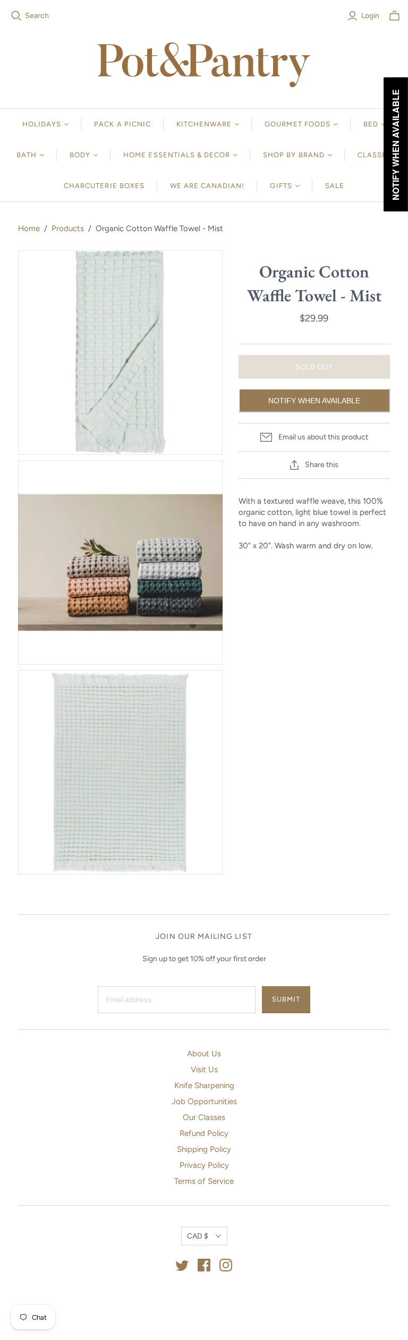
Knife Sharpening (204, 1085)
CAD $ (197, 1236)
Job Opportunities (204, 1101)
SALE (334, 186)
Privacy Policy (204, 1165)
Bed (370, 124)
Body (80, 155)
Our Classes (204, 1117)
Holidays (41, 124)
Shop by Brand (294, 155)
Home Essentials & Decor (176, 155)
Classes (375, 155)
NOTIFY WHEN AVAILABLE (314, 400)
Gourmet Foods (297, 124)
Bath (26, 155)
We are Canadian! (207, 186)
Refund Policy (204, 1133)
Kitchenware (204, 124)
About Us (204, 1053)
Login (370, 15)
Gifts (281, 186)
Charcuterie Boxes (104, 186)
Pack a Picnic (122, 124)
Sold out (314, 367)
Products (68, 228)
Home (29, 228)
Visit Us (204, 1069)
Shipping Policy (204, 1149)
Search (37, 15)
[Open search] (16, 16)
